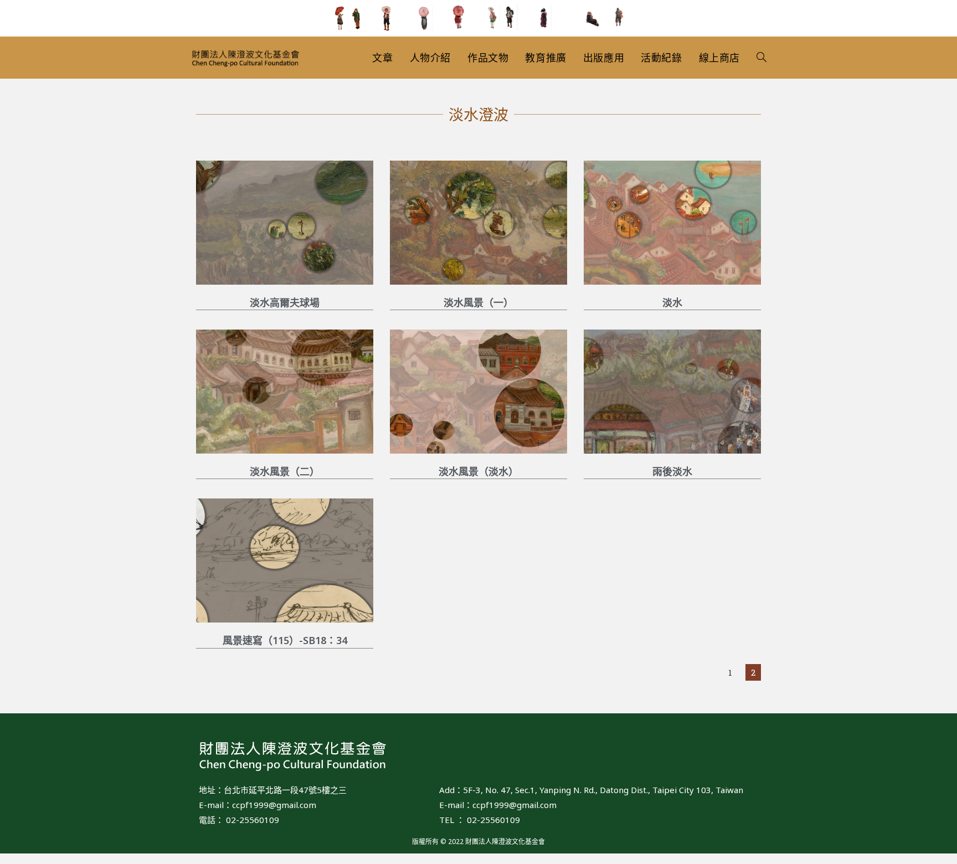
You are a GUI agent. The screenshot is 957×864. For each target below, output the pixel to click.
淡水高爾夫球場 (285, 302)
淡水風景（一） (478, 302)
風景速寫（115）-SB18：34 (285, 640)
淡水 (672, 302)
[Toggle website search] (761, 57)
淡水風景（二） (285, 471)
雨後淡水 (672, 471)
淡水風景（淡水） (478, 471)
